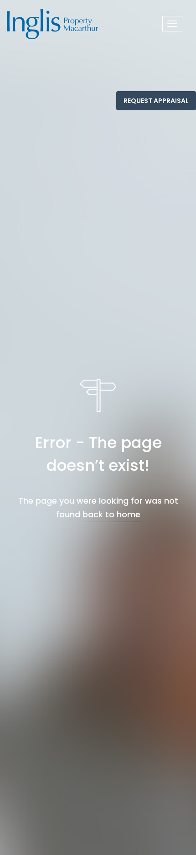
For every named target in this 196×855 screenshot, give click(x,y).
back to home (111, 514)
